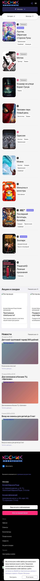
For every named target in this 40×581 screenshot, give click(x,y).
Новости (5, 541)
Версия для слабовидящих (20, 507)
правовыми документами (24, 474)
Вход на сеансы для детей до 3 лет (18, 416)
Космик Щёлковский (9, 495)
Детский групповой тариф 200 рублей (20, 340)
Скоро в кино (7, 536)
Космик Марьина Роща (10, 485)
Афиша (4, 523)
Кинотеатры (6, 532)
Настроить (13, 577)
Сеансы (5, 527)
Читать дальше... (7, 368)
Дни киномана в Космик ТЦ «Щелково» (14, 378)
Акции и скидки (7, 545)
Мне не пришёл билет (20, 513)
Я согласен (29, 577)
